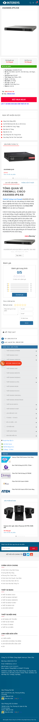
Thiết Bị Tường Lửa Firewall (12, 199)
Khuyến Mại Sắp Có (8, 440)
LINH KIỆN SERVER (7, 608)
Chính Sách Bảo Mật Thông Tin (10, 583)
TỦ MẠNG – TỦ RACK (11, 417)
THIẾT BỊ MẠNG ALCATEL (12, 382)
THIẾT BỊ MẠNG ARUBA (12, 386)
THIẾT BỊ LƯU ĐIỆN (7, 627)
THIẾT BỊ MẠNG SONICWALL (13, 395)
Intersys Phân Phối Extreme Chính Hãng (22, 457)
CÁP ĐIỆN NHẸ (10, 426)
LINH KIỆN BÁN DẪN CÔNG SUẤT (11, 643)
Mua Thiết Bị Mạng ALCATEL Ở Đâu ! (22, 465)
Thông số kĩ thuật (27, 182)
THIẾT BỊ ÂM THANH (11, 431)
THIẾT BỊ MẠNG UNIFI (11, 368)
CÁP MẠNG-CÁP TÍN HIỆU (9, 619)
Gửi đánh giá (19, 294)
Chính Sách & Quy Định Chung (10, 570)
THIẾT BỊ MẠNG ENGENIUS (13, 377)
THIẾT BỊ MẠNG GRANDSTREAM (14, 399)
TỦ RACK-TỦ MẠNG (7, 624)
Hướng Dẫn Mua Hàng (8, 572)
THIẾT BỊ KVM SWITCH (12, 404)
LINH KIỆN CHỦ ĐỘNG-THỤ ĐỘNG (11, 641)
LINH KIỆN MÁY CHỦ (11, 413)
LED (3, 646)
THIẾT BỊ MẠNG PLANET (12, 408)
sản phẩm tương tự (11, 144)
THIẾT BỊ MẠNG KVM (8, 605)
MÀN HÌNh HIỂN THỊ (11, 435)
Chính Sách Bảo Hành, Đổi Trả (10, 581)
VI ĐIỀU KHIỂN (6, 638)
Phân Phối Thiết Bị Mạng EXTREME (21, 473)
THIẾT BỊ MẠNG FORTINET (9, 597)
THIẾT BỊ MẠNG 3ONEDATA (13, 359)
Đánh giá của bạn (7, 305)
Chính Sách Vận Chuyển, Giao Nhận (11, 578)
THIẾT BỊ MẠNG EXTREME (13, 350)
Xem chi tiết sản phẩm (10, 174)
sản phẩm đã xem (10, 500)
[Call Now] (2, 363)
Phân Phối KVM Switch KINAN (20, 481)
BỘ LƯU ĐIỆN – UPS (11, 422)
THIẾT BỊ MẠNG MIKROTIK (13, 373)
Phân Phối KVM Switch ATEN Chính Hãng (23, 489)
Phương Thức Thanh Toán (9, 575)
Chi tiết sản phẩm (11, 182)
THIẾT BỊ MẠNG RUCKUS (12, 391)
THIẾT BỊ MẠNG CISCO (12, 355)
